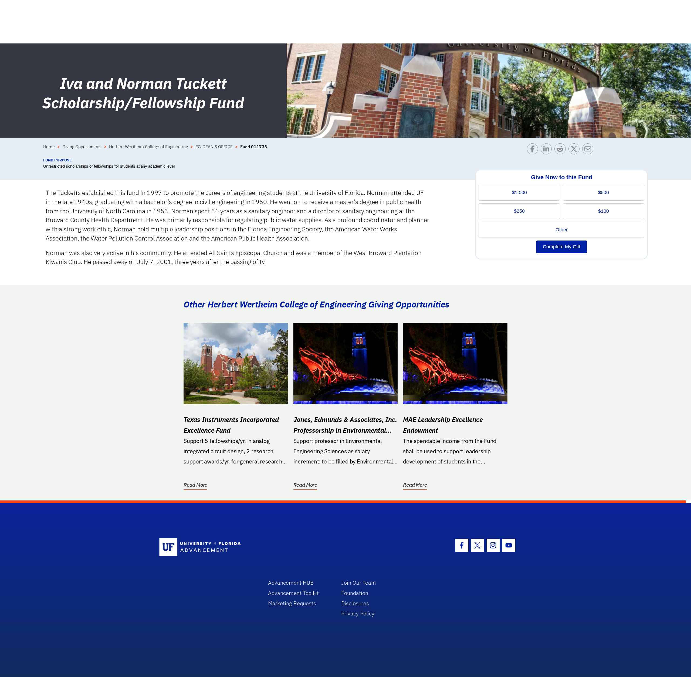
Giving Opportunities (81, 146)
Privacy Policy (357, 613)
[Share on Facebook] (534, 150)
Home (49, 146)
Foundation (354, 593)
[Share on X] (575, 150)
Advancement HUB (291, 582)
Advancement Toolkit (293, 593)
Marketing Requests (292, 603)
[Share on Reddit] (561, 150)
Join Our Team (358, 582)
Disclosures (355, 603)
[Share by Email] (589, 150)
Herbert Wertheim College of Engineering (148, 146)
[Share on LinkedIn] (547, 150)
